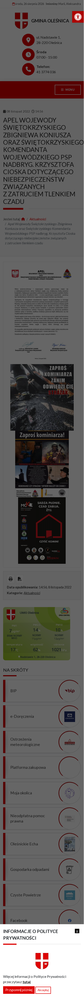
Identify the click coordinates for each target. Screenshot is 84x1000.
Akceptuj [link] (43, 990)
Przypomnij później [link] (18, 990)
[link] (78, 17)
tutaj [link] (27, 982)
